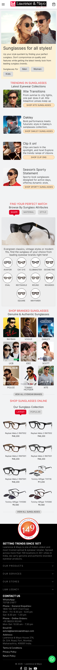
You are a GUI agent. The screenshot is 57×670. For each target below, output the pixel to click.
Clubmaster (35, 270)
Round (35, 285)
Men (24, 69)
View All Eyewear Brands (28, 394)
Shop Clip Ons (38, 157)
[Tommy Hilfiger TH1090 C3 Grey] (15, 494)
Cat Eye (21, 270)
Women (37, 69)
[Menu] (3, 4)
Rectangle (21, 285)
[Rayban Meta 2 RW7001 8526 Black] (41, 448)
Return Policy (9, 656)
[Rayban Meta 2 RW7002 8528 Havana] (15, 425)
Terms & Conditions (12, 648)
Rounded (49, 285)
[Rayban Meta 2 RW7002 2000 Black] (41, 425)
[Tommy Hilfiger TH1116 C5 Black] (41, 471)
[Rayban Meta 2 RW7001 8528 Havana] (15, 448)
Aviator (8, 270)
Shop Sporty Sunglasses (39, 187)
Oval (7, 285)
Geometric (49, 270)
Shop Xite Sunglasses (38, 105)
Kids (8, 74)
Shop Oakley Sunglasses (39, 131)
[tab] (14, 212)
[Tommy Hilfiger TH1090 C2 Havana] (41, 494)
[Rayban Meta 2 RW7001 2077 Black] (15, 471)
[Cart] (54, 4)
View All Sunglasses (28, 512)
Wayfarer (35, 301)
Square (21, 301)
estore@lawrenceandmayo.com (18, 631)
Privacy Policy (9, 651)
